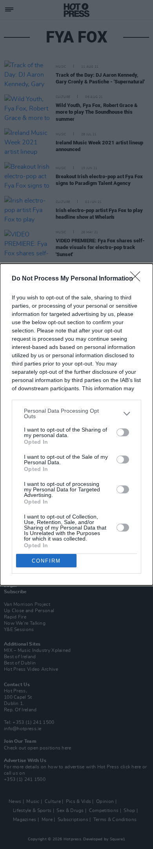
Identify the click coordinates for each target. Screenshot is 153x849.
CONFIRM (46, 561)
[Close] (137, 278)
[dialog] (76, 424)
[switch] (123, 432)
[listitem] (76, 413)
